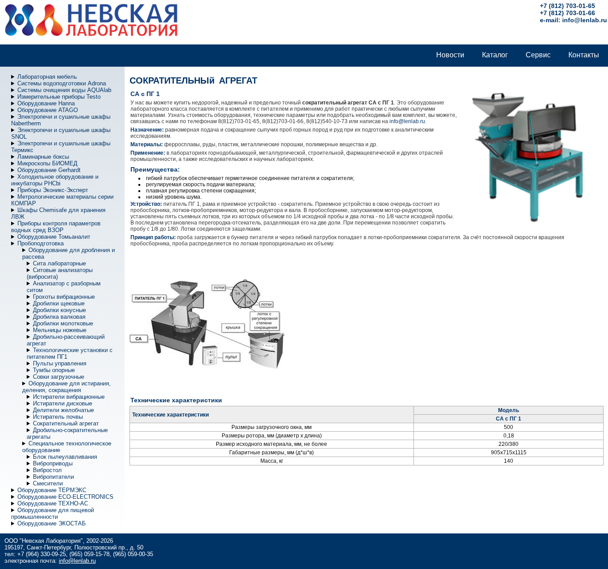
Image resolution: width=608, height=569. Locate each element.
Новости (450, 55)
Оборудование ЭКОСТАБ (51, 523)
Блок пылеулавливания (65, 456)
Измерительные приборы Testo (59, 96)
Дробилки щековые (59, 303)
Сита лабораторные (59, 263)
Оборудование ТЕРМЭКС (51, 490)
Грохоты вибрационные (64, 296)
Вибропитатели (53, 476)
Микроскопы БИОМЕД (47, 163)
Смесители (48, 483)
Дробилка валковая (59, 316)
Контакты (583, 55)
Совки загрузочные (58, 376)
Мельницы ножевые (59, 330)
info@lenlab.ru (584, 20)
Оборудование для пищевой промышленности (52, 513)
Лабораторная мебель (47, 76)
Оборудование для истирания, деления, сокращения (66, 386)
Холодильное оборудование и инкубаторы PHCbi (54, 180)
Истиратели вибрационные (69, 396)
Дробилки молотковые (63, 323)
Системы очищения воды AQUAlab (64, 90)
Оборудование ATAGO (47, 110)
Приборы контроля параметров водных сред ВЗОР (56, 226)
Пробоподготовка (40, 243)
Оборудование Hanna (46, 103)
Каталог (495, 55)
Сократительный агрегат (66, 423)
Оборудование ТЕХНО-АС (52, 503)
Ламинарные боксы (43, 156)
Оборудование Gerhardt (49, 170)
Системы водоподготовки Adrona (61, 83)
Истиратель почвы (58, 416)
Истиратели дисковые (62, 403)
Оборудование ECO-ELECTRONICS (65, 496)
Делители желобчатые (63, 410)
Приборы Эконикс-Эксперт (52, 190)
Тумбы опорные (54, 370)
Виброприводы (53, 463)
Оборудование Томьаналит (53, 236)
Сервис (538, 55)
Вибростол (47, 470)
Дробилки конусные (59, 310)
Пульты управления (59, 363)
